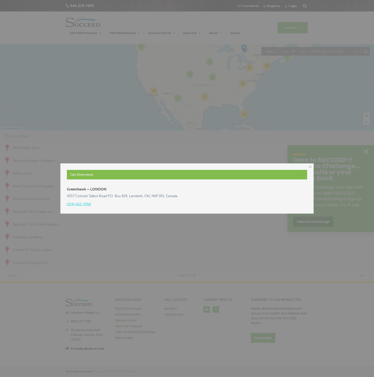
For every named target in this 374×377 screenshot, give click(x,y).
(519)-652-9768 (79, 204)
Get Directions (81, 175)
